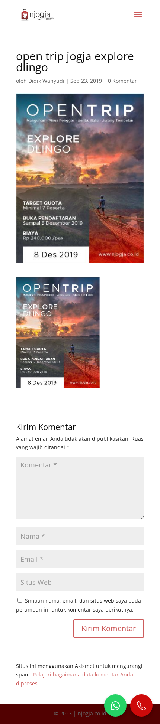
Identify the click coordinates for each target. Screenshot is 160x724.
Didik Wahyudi (46, 80)
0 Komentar (122, 80)
